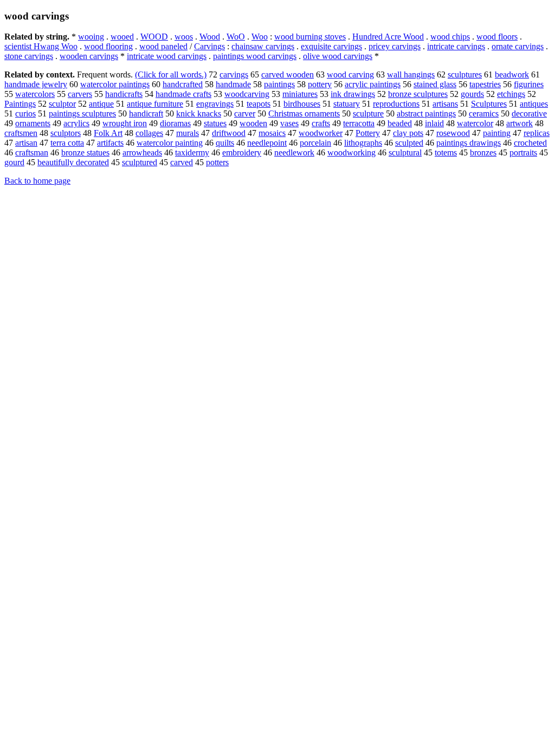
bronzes (483, 152)
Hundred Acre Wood (388, 36)
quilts (225, 142)
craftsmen (20, 133)
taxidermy (192, 152)
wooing (91, 36)
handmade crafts (183, 94)
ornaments (32, 123)
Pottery (368, 133)
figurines (529, 84)
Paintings (20, 103)
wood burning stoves (310, 36)
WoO (236, 36)
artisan (26, 142)
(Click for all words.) (170, 74)
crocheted (530, 142)
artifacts (110, 142)
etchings (511, 94)
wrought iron (124, 123)
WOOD (154, 36)
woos (184, 36)
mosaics (272, 133)
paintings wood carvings (254, 56)
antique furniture (155, 103)
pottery (320, 84)
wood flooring (108, 46)
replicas (537, 133)
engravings (215, 103)
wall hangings (411, 74)
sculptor (62, 103)
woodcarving (246, 94)
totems (446, 152)
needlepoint (267, 142)
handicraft (146, 113)
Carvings (209, 46)
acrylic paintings (373, 84)
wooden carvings (89, 56)
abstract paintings (426, 113)
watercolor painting (170, 142)
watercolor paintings (115, 84)
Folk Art (108, 133)
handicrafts (124, 94)
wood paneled (163, 46)
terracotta (359, 123)
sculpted (409, 142)
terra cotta (67, 142)
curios (25, 113)
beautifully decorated (73, 162)
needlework (294, 152)
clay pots (408, 133)
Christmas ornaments (304, 113)
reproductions (396, 103)
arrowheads (142, 152)
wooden (253, 123)
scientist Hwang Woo (41, 46)
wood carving (350, 74)
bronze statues (85, 152)
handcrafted (183, 84)
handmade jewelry (35, 84)
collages (149, 133)
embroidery (241, 152)
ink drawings (353, 94)
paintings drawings (468, 142)
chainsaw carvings (262, 46)
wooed (122, 36)
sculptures (465, 74)
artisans (445, 103)
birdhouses (301, 103)
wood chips (450, 36)
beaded (400, 123)
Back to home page (37, 180)
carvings (234, 74)
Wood (209, 36)
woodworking (351, 152)
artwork (519, 123)
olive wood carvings (337, 56)
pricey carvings (395, 46)
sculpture (368, 113)
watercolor (475, 123)
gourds (472, 94)
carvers (80, 94)
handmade (233, 84)
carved (181, 162)
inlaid (434, 123)
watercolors (35, 94)
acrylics (76, 123)
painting (497, 133)
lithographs (363, 142)
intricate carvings (456, 46)
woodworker (321, 133)
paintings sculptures (82, 113)
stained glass (435, 84)
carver (244, 113)
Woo (259, 36)
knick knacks (198, 113)
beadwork (512, 74)
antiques (534, 103)
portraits (523, 152)
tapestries (485, 84)
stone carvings (28, 56)
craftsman (31, 152)
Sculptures (489, 103)
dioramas (175, 123)
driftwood (229, 133)
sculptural (405, 152)
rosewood (453, 133)
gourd (14, 162)
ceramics (484, 113)
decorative (529, 113)
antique (101, 103)
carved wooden (287, 74)
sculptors (65, 133)
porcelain (315, 142)
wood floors (497, 36)
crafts (321, 123)
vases (289, 123)
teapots (258, 103)
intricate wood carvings (166, 56)
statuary (346, 103)
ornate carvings (518, 46)
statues (215, 123)
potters (217, 162)
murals (187, 133)
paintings (279, 84)
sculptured (139, 162)
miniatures (300, 94)
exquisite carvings (331, 46)
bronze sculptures (418, 94)
